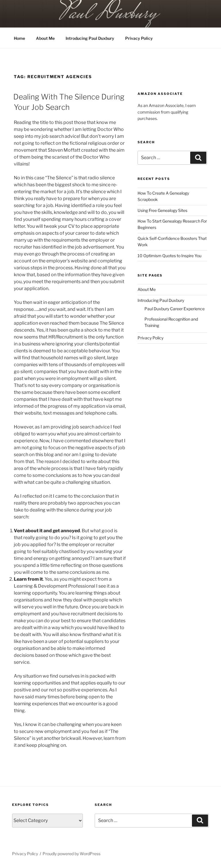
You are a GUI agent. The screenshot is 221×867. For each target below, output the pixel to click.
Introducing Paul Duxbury (90, 38)
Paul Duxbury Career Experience (174, 308)
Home (19, 38)
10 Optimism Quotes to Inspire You (169, 255)
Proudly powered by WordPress (71, 853)
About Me (45, 38)
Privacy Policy (139, 38)
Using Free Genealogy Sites (162, 210)
